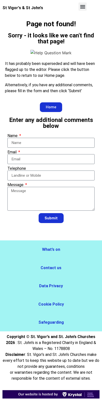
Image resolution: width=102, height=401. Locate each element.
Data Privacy (51, 286)
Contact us (51, 267)
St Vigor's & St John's (22, 7)
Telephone (16, 169)
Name (13, 136)
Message (16, 185)
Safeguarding (51, 322)
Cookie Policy (51, 304)
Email (12, 152)
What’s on (51, 249)
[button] (82, 6)
